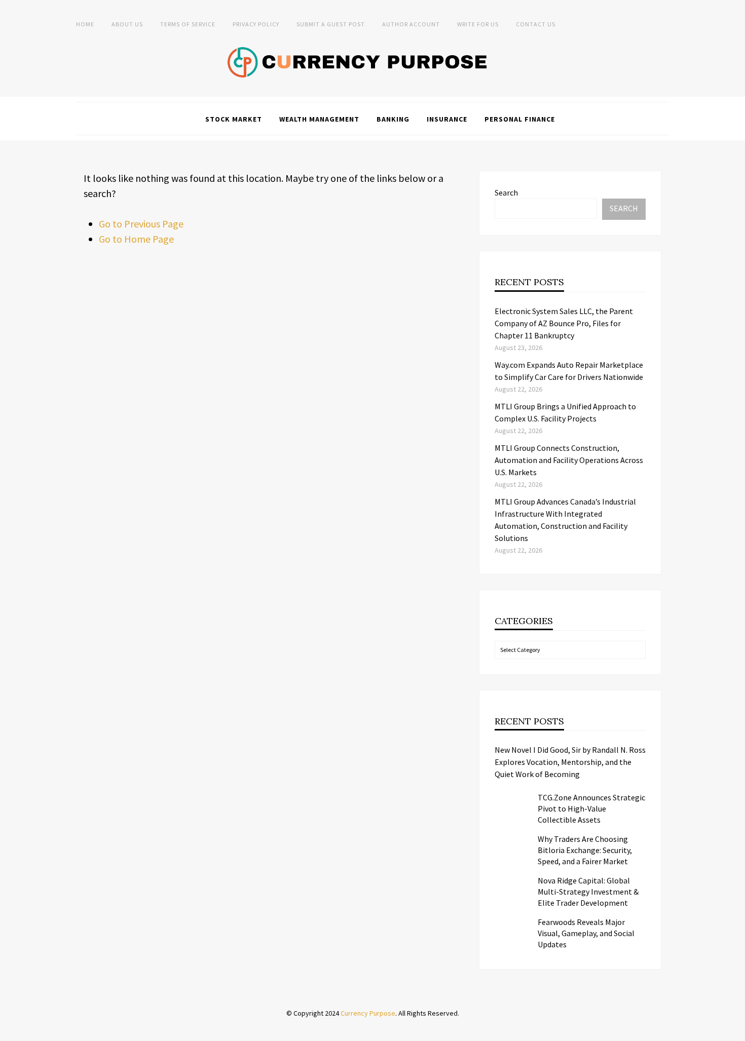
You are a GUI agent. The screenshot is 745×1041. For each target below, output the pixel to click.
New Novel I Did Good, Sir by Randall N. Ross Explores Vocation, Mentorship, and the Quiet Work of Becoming (570, 762)
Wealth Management (319, 119)
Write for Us (478, 24)
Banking (393, 119)
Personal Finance (520, 119)
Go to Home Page (136, 239)
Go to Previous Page (141, 223)
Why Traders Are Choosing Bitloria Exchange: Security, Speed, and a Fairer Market (585, 850)
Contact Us (535, 24)
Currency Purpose (368, 1013)
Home (85, 24)
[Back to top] (735, 1031)
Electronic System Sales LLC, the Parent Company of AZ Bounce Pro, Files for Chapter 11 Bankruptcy (564, 323)
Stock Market (233, 119)
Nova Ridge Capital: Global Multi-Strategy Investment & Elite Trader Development (588, 891)
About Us (127, 24)
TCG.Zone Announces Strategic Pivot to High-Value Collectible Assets (591, 808)
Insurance (447, 119)
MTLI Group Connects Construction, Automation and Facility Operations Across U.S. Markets (569, 460)
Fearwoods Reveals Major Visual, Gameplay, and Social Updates (586, 933)
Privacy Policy (256, 24)
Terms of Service (187, 24)
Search (506, 192)
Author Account (411, 24)
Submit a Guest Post (330, 24)
